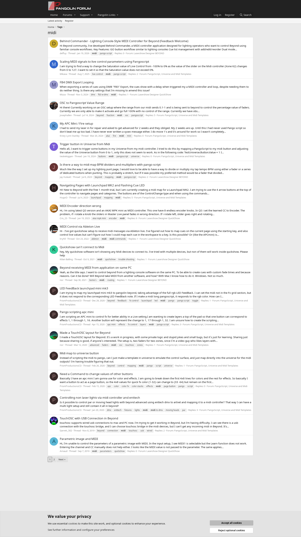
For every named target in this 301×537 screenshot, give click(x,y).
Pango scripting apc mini (77, 312)
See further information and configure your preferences (81, 529)
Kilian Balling (66, 259)
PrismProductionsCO (71, 300)
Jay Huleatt (65, 177)
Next (61, 459)
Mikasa (63, 74)
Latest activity (55, 20)
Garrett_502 (66, 430)
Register (69, 20)
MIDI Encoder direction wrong (80, 206)
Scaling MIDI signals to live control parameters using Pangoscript (104, 62)
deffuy (63, 53)
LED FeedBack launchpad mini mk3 (84, 288)
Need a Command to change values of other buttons (96, 374)
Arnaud (63, 451)
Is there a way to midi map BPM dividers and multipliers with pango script (110, 165)
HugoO (63, 197)
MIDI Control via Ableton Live (80, 226)
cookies (72, 523)
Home (54, 15)
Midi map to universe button (79, 353)
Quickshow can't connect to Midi (82, 247)
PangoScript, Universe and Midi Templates (169, 74)
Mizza (63, 94)
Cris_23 (63, 218)
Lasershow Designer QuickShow (154, 94)
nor (61, 280)
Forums (67, 15)
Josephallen (66, 115)
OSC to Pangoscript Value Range (82, 103)
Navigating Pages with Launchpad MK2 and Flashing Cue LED (102, 185)
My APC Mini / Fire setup (76, 123)
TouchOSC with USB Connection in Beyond (89, 418)
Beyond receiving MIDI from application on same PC (96, 268)
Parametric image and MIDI (79, 439)
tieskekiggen (66, 156)
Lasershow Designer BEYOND (149, 53)
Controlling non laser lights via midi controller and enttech (100, 398)
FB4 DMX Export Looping (77, 82)
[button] (74, 15)
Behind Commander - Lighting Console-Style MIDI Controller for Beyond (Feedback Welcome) (124, 41)
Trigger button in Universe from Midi (85, 144)
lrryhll (63, 238)
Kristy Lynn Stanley (70, 135)
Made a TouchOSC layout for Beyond (85, 333)
